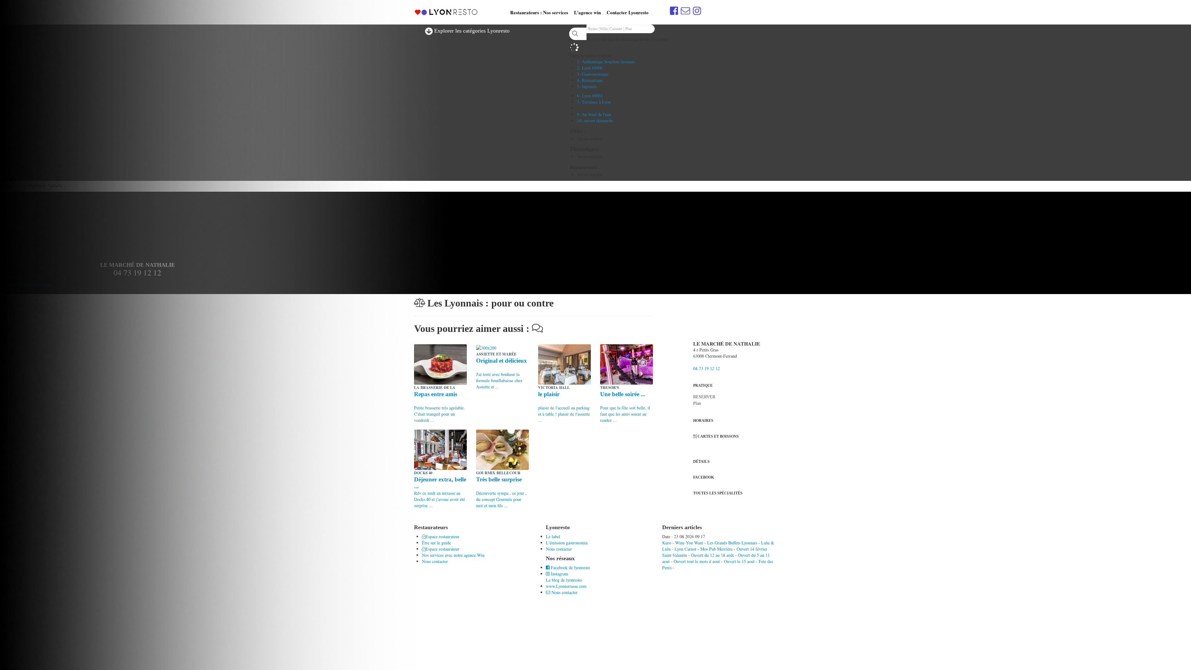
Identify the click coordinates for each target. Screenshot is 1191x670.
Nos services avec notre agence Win (453, 555)
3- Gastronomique (593, 74)
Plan (697, 403)
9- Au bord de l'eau (594, 114)
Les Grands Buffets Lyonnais (732, 543)
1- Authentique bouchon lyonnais (606, 62)
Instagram (559, 574)
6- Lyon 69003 (590, 96)
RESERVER (704, 397)
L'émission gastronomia (566, 543)
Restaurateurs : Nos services (539, 12)
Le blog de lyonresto (564, 580)
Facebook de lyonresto (570, 567)
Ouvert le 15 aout (739, 561)
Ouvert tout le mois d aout (697, 561)
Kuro (666, 543)
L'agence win (587, 12)
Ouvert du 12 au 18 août (712, 555)
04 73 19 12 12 (706, 368)
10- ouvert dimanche (595, 120)
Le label (553, 536)
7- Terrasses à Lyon (594, 102)
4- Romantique (590, 80)
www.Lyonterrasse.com (566, 586)
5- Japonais (586, 86)
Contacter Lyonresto (628, 12)
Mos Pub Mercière (716, 549)
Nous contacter (559, 549)
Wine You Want (689, 543)
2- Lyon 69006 (590, 68)
